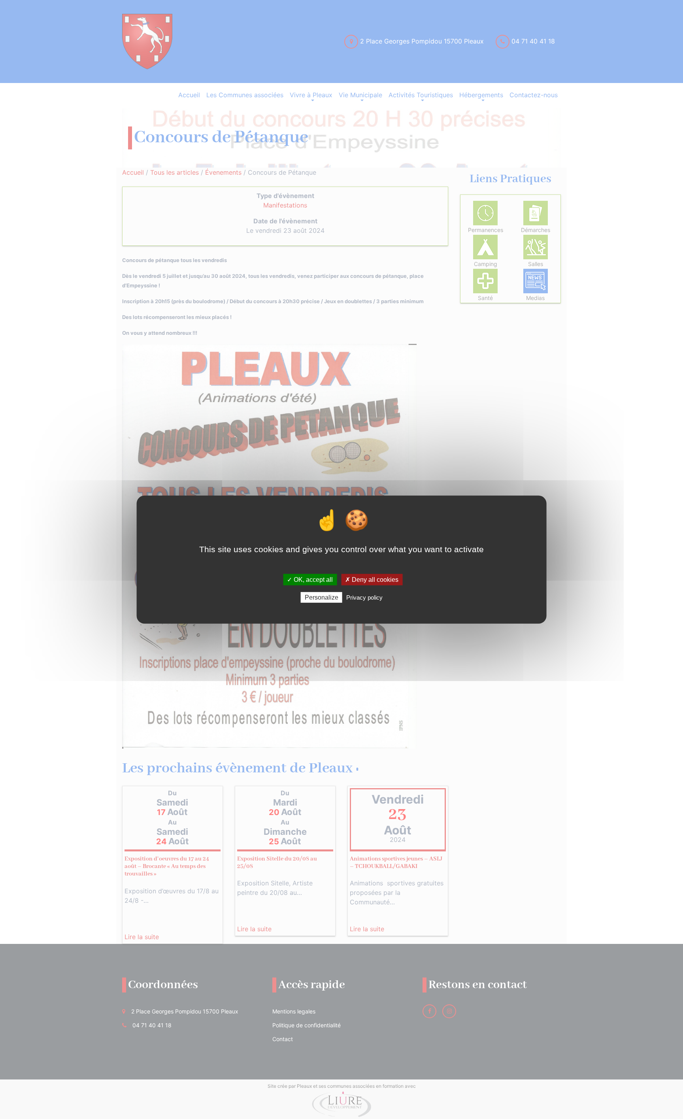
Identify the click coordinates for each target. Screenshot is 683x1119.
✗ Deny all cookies (371, 579)
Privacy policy (364, 597)
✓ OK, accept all (310, 579)
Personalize (321, 597)
